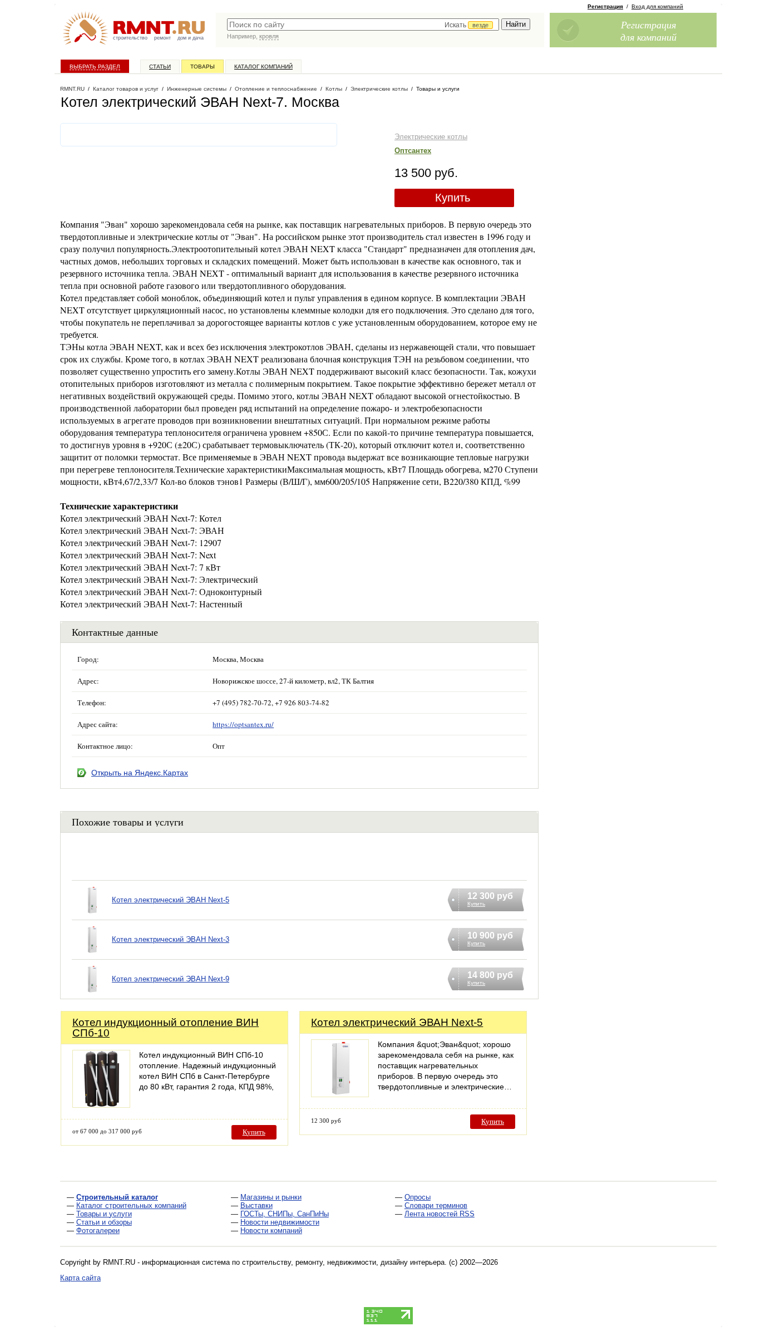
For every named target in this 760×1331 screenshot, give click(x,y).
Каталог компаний (263, 66)
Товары (202, 66)
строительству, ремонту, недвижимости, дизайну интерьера (343, 1262)
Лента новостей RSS (439, 1214)
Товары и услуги (104, 1214)
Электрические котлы (430, 136)
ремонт (162, 38)
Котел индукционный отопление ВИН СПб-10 (165, 1027)
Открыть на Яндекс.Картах (139, 772)
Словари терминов (435, 1205)
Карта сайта (80, 1278)
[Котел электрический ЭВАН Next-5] (92, 914)
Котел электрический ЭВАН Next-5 (170, 900)
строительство (130, 38)
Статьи (160, 66)
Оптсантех (412, 150)
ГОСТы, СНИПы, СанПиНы (284, 1214)
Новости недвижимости (279, 1222)
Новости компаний (271, 1230)
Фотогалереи (98, 1230)
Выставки (256, 1205)
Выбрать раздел (95, 66)
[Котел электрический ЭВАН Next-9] (92, 993)
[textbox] (363, 24)
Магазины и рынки (271, 1197)
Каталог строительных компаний (131, 1205)
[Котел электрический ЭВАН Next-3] (92, 954)
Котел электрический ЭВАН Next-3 (170, 939)
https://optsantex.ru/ (243, 724)
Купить (452, 197)
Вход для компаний (657, 6)
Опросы (417, 1197)
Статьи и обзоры (104, 1222)
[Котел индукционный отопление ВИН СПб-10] (101, 1105)
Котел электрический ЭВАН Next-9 (170, 979)
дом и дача (190, 38)
